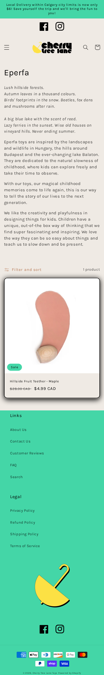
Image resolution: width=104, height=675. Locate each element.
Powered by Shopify (69, 673)
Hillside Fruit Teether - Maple (34, 381)
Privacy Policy (22, 510)
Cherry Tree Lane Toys (45, 673)
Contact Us (20, 441)
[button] (6, 47)
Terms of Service (25, 546)
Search (16, 477)
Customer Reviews (27, 453)
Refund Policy (22, 522)
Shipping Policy (24, 534)
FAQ (13, 465)
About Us (18, 430)
